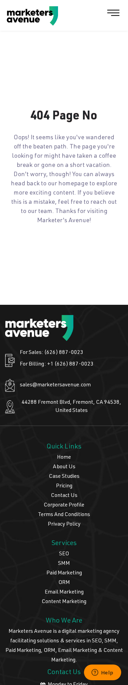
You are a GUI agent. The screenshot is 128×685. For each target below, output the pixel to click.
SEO (64, 554)
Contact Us (64, 496)
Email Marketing (64, 592)
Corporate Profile (64, 505)
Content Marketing (64, 602)
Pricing (64, 486)
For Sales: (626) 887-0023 (51, 353)
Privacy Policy (64, 524)
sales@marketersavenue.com (55, 385)
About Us (64, 467)
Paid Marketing (64, 573)
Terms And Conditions (64, 515)
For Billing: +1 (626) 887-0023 (57, 364)
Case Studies (64, 477)
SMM (64, 564)
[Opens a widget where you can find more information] (102, 673)
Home (64, 457)
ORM (64, 583)
